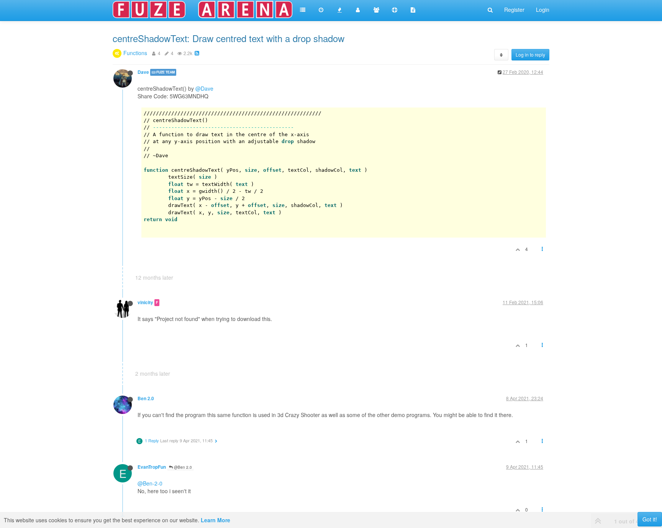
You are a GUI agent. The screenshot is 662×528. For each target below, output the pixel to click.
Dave (143, 72)
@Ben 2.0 (182, 467)
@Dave (204, 88)
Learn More (215, 520)
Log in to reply (530, 54)
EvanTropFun (152, 467)
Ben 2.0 (146, 398)
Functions (135, 53)
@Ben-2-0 (150, 483)
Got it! (649, 519)
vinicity (145, 302)
